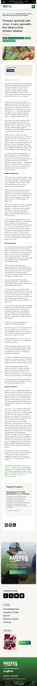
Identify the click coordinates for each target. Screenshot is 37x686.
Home (4, 13)
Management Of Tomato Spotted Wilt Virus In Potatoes (18, 493)
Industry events (10, 619)
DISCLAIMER (6, 675)
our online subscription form (15, 475)
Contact (7, 622)
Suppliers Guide (10, 612)
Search (6, 615)
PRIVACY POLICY (14, 675)
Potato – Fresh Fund (13, 510)
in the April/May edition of (17, 466)
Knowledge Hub (11, 13)
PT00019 (10, 70)
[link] (5, 595)
